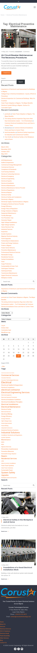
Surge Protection (6, 264)
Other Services (4, 638)
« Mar (3, 366)
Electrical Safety (6, 195)
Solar (2, 261)
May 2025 (4, 154)
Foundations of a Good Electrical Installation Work (17, 569)
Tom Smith (8, 137)
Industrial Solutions (10, 432)
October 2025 (5, 151)
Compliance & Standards (8, 169)
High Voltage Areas (6, 421)
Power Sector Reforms (8, 248)
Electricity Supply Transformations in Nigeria (14, 202)
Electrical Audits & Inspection (12, 385)
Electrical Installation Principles (11, 402)
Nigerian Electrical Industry (9, 236)
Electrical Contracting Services (10, 174)
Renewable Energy (6, 255)
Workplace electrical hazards (9, 477)
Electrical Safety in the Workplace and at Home (18, 521)
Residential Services (7, 257)
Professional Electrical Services (10, 252)
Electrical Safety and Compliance (11, 197)
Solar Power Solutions (7, 468)
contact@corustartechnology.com (20, 616)
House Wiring (4, 425)
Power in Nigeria (6, 245)
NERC (2, 442)
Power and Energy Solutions (9, 243)
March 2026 (5, 147)
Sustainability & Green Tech (9, 266)
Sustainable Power (7, 470)
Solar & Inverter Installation (8, 463)
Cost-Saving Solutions (8, 172)
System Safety (8, 472)
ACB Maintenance (6, 160)
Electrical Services (6, 411)
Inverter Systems (6, 234)
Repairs (4, 456)
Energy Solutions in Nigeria (9, 211)
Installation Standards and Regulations (11, 435)
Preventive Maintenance (8, 250)
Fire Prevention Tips (7, 218)
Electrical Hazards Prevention (9, 397)
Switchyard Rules (6, 271)
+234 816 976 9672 (21, 614)
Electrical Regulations (7, 190)
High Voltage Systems (8, 225)
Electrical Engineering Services (15, 392)
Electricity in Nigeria (7, 199)
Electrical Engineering (7, 179)
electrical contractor (10, 389)
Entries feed (4, 328)
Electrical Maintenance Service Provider (13, 188)
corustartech (18, 51)
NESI (2, 444)
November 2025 (6, 149)
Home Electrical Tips (7, 227)
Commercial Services (7, 167)
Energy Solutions (5, 418)
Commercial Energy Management (11, 165)
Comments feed (6, 330)
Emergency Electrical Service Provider (12, 204)
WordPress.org (5, 332)
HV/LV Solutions (5, 631)
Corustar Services (6, 378)
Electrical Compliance (7, 387)
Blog (1, 640)
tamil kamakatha (10, 132)
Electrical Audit (4, 633)
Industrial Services (6, 229)
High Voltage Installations (9, 222)
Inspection (4, 232)
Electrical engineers (6, 395)
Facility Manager (6, 215)
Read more (7, 72)
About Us (3, 624)
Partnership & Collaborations (10, 241)
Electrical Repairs (6, 192)
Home (2, 15)
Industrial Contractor (6, 428)
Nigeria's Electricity (6, 447)
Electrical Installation (7, 183)
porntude (7, 114)
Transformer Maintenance (9, 273)
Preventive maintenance (9, 449)
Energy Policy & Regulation (9, 209)
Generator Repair (6, 220)
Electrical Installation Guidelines (11, 399)
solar (2, 461)
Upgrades (5, 475)
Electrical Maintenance (8, 185)
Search (3, 78)
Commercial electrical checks (7, 372)
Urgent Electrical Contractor (9, 275)
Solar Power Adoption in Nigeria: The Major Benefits (17, 103)
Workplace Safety (6, 278)
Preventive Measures (7, 451)
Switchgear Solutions (7, 268)
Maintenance (6, 440)
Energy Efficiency (6, 206)
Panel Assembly (5, 636)
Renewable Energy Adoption (8, 454)
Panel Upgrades (6, 238)
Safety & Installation (7, 259)
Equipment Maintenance (8, 213)
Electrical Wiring (6, 414)
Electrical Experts (6, 181)
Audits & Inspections (7, 162)
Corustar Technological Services (9, 380)
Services (2, 626)
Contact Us (3, 643)
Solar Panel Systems (7, 465)
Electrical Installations (9, 404)
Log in (3, 325)
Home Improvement (6, 423)
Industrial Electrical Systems (9, 430)
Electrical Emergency (7, 176)
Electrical (6, 382)
